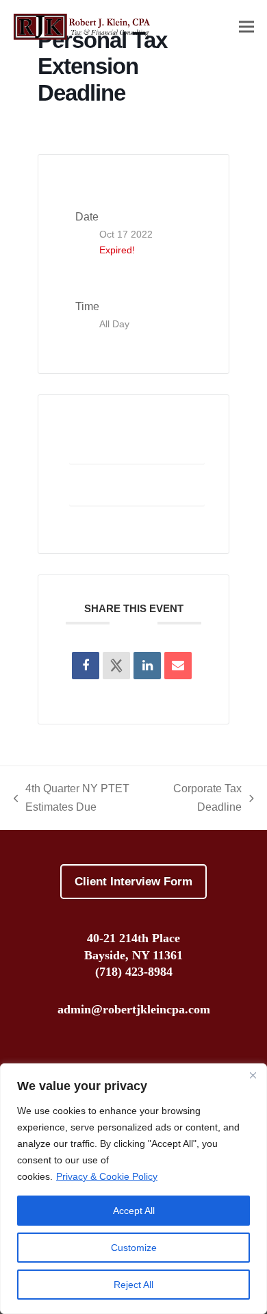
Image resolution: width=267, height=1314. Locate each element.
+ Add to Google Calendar (137, 448)
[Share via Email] (178, 665)
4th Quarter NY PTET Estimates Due (72, 799)
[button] (246, 26)
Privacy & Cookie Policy (106, 1176)
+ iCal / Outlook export (137, 489)
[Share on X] (116, 665)
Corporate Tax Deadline (202, 799)
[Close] (252, 1075)
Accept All (134, 1210)
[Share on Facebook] (85, 665)
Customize (134, 1247)
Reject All (133, 1284)
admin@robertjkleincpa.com (134, 1009)
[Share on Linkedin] (147, 665)
